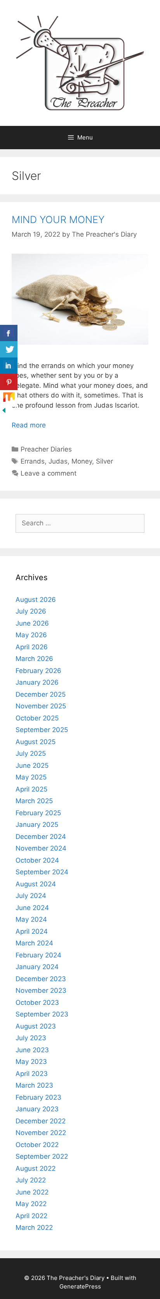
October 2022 (37, 1145)
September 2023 (42, 1014)
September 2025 (42, 730)
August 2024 (36, 884)
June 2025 (32, 765)
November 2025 (41, 706)
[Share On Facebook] (8, 333)
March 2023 (34, 1085)
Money (81, 461)
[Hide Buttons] (4, 412)
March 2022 (34, 1227)
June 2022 (32, 1192)
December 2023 (41, 979)
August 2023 (36, 1026)
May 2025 (31, 777)
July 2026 (31, 611)
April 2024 (32, 931)
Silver (104, 461)
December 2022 (41, 1121)
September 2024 (42, 872)
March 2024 (34, 943)
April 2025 (31, 789)
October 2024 (37, 860)
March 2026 (34, 659)
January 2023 (37, 1109)
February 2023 (38, 1097)
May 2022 (31, 1204)
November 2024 (41, 848)
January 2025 (37, 824)
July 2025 (31, 753)
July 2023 (31, 1038)
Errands (33, 461)
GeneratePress (80, 1286)
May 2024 (31, 919)
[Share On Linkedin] (8, 365)
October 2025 (37, 718)
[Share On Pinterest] (8, 382)
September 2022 (42, 1156)
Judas (58, 461)
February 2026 (38, 671)
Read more (29, 425)
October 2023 (37, 1002)
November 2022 (41, 1133)
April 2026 (32, 647)
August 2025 (36, 742)
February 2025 (38, 813)
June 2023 (32, 1050)
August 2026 (36, 599)
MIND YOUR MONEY (58, 219)
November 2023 (41, 990)
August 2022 (36, 1168)
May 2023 (31, 1061)
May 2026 (31, 635)
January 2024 (37, 967)
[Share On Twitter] (8, 349)
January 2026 (37, 682)
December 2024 (41, 836)
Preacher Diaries (46, 449)
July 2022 (31, 1180)
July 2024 (31, 896)
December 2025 (41, 694)
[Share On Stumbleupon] (8, 398)
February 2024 (38, 955)
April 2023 (32, 1074)
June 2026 (32, 623)
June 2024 (32, 908)
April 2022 (31, 1216)
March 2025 (34, 801)
